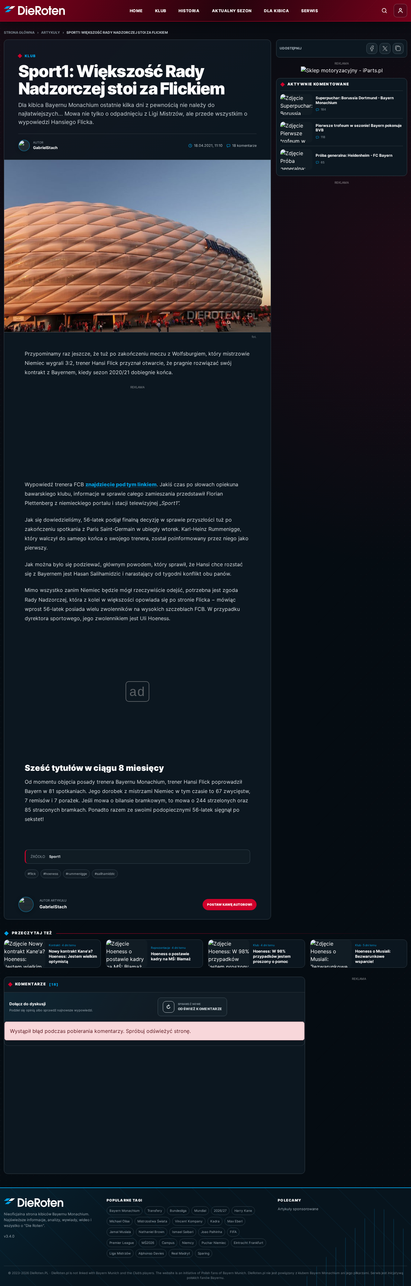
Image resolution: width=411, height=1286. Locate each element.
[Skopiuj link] (398, 48)
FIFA (233, 1232)
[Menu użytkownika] (400, 10)
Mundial (200, 1210)
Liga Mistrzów (120, 1253)
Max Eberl (234, 1221)
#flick (32, 874)
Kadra (215, 1221)
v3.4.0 (9, 1236)
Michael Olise (119, 1221)
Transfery (154, 1210)
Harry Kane (243, 1210)
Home (136, 10)
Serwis (309, 10)
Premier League (121, 1243)
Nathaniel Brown (151, 1232)
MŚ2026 (148, 1243)
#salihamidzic (105, 874)
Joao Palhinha (211, 1232)
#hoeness (50, 874)
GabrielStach (53, 906)
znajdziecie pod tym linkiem (121, 484)
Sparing (203, 1253)
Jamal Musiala (120, 1232)
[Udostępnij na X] (385, 48)
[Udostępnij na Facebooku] (371, 48)
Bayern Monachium (124, 1210)
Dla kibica (276, 10)
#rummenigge (76, 874)
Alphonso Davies (151, 1253)
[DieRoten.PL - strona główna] (34, 10)
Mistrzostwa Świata (152, 1221)
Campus (168, 1243)
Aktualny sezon (232, 10)
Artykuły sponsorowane (298, 1209)
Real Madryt (180, 1253)
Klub (160, 10)
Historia (189, 10)
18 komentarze (244, 145)
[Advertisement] (137, 435)
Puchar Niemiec (214, 1243)
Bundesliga (178, 1210)
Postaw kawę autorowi (229, 904)
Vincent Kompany (189, 1221)
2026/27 (220, 1210)
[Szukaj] (384, 10)
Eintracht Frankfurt (248, 1243)
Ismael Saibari (182, 1232)
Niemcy (188, 1243)
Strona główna (19, 33)
